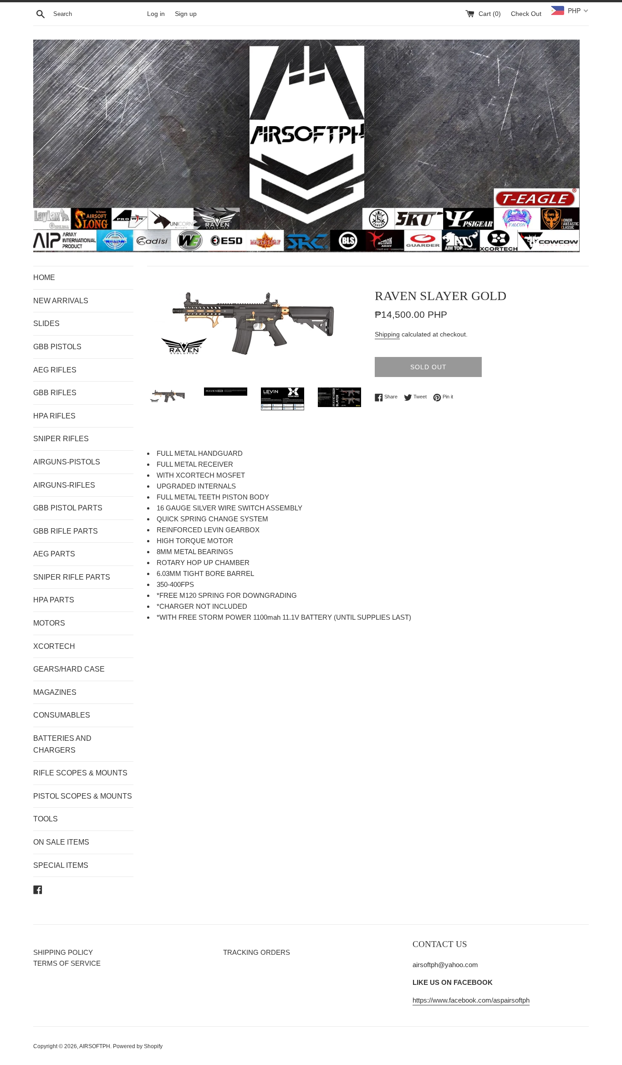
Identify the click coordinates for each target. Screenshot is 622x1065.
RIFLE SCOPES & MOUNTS (80, 773)
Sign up (186, 13)
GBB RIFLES (54, 393)
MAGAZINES (54, 692)
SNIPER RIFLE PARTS (71, 577)
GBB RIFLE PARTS (65, 531)
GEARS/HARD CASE (69, 669)
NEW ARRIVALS (60, 301)
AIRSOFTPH (94, 1046)
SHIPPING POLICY (63, 952)
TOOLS (45, 819)
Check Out (526, 13)
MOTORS (49, 623)
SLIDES (46, 323)
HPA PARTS (53, 600)
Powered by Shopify (138, 1046)
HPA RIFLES (54, 416)
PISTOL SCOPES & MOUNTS (82, 796)
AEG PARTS (54, 554)
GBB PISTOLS (57, 347)
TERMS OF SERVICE (67, 963)
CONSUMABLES (61, 715)
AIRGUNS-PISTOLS (66, 462)
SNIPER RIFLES (61, 439)
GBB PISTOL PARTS (67, 508)
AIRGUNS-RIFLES (64, 485)
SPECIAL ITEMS (60, 865)
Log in (156, 13)
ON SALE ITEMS (61, 842)
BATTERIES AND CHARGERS (62, 744)
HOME (44, 277)
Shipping (387, 334)
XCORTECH (54, 646)
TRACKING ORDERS (256, 952)
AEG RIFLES (54, 370)
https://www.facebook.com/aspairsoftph (471, 1000)
